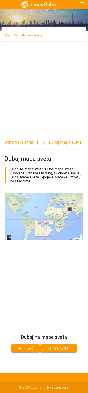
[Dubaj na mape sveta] (44, 239)
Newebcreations (57, 387)
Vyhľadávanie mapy (28, 35)
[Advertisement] (44, 92)
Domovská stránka (22, 142)
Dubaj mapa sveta (65, 142)
